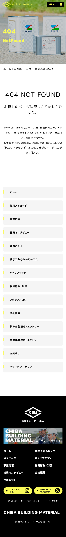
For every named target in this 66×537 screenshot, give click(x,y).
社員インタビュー (19, 233)
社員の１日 (16, 246)
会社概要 (15, 313)
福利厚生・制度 (18, 286)
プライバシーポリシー (22, 367)
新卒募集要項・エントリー (24, 327)
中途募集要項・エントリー (24, 340)
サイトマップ (52, 501)
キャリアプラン (18, 273)
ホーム (14, 192)
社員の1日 (9, 480)
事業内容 (15, 219)
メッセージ (10, 458)
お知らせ (15, 353)
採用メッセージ (18, 206)
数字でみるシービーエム (24, 259)
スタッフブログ (18, 300)
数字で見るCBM (45, 451)
